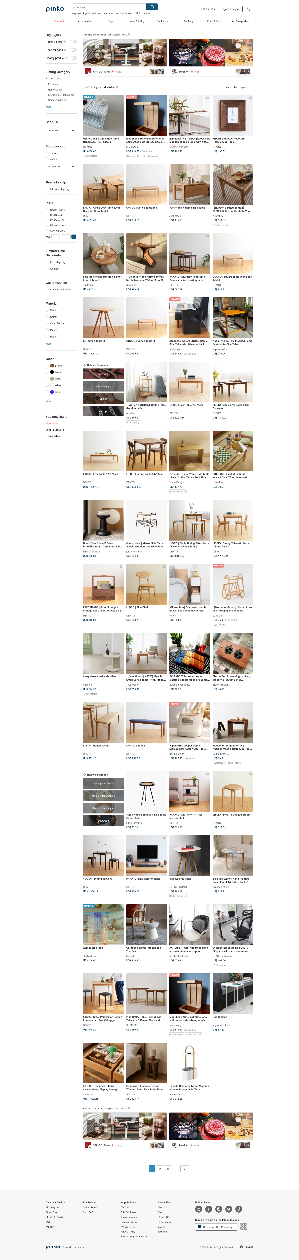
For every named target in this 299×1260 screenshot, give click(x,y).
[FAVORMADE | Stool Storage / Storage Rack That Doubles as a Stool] (103, 584)
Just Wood (175, 216)
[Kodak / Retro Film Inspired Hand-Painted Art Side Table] (233, 317)
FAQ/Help (125, 1207)
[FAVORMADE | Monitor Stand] (146, 855)
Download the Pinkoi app (218, 1227)
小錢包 (137, 13)
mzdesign (88, 285)
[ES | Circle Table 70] (103, 317)
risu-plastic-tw (176, 753)
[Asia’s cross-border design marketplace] (55, 9)
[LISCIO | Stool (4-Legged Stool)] (233, 791)
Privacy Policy (127, 1227)
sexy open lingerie (81, 13)
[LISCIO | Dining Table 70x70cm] (146, 451)
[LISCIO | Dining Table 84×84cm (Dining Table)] (233, 520)
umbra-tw (174, 1094)
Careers (162, 1227)
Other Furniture (55, 430)
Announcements (128, 1217)
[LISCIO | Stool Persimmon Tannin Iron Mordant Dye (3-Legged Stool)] (103, 993)
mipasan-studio (221, 349)
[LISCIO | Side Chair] (146, 584)
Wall (48, 1222)
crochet (147, 13)
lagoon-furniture (221, 1025)
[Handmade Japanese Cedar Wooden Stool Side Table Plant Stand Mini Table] (146, 1063)
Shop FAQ (88, 1212)
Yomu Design (176, 482)
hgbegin (87, 684)
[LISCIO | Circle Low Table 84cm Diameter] (233, 382)
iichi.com (162, 1231)
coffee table (53, 436)
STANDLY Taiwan (178, 146)
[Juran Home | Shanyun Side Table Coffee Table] (146, 791)
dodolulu (96, 13)
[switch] (61, 42)
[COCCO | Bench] (146, 722)
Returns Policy (127, 1231)
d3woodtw (131, 285)
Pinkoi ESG (164, 1217)
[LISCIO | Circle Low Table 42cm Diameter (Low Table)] (103, 184)
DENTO (217, 146)
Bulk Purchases (128, 1212)
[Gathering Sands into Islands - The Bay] (146, 924)
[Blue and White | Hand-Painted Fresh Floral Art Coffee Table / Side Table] (233, 855)
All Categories (53, 1207)
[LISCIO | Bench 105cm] (103, 722)
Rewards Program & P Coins (134, 1236)
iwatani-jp (174, 349)
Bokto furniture (221, 753)
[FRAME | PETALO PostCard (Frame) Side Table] (233, 115)
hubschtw (218, 216)
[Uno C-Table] (233, 993)
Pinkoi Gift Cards (54, 1217)
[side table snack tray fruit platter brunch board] (103, 253)
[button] (73, 237)
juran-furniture (134, 551)
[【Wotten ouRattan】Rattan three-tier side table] (146, 382)
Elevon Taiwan (221, 684)
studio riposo (90, 956)
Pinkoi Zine (51, 1212)
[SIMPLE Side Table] (189, 855)
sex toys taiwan (124, 13)
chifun (172, 615)
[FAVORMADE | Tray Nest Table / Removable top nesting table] (189, 253)
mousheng (132, 146)
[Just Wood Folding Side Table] (189, 184)
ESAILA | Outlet (91, 551)
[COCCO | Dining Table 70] (103, 855)
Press (161, 1212)
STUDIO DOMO (178, 887)
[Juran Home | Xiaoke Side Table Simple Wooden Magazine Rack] (146, 520)
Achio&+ (130, 1094)
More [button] (49, 106)
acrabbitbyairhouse (179, 684)
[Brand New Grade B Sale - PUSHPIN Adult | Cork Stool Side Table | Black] (103, 520)
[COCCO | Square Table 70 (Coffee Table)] (233, 253)
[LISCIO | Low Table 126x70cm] (103, 451)
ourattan (130, 413)
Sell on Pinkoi (208, 9)
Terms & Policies (129, 1222)
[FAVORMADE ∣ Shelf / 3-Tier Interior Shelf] (189, 791)
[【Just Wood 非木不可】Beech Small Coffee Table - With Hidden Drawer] (146, 653)
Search (152, 6)
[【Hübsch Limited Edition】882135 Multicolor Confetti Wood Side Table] (233, 184)
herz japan (108, 13)
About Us (162, 1207)
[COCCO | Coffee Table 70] (146, 317)
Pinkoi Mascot (165, 1222)
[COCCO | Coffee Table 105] (146, 184)
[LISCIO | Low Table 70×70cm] (189, 382)
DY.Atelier (88, 146)
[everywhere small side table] (103, 653)
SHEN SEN (132, 1025)
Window (49, 1227)
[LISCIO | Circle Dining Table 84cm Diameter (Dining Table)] (189, 520)
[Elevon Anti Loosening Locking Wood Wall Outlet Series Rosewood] (233, 653)
